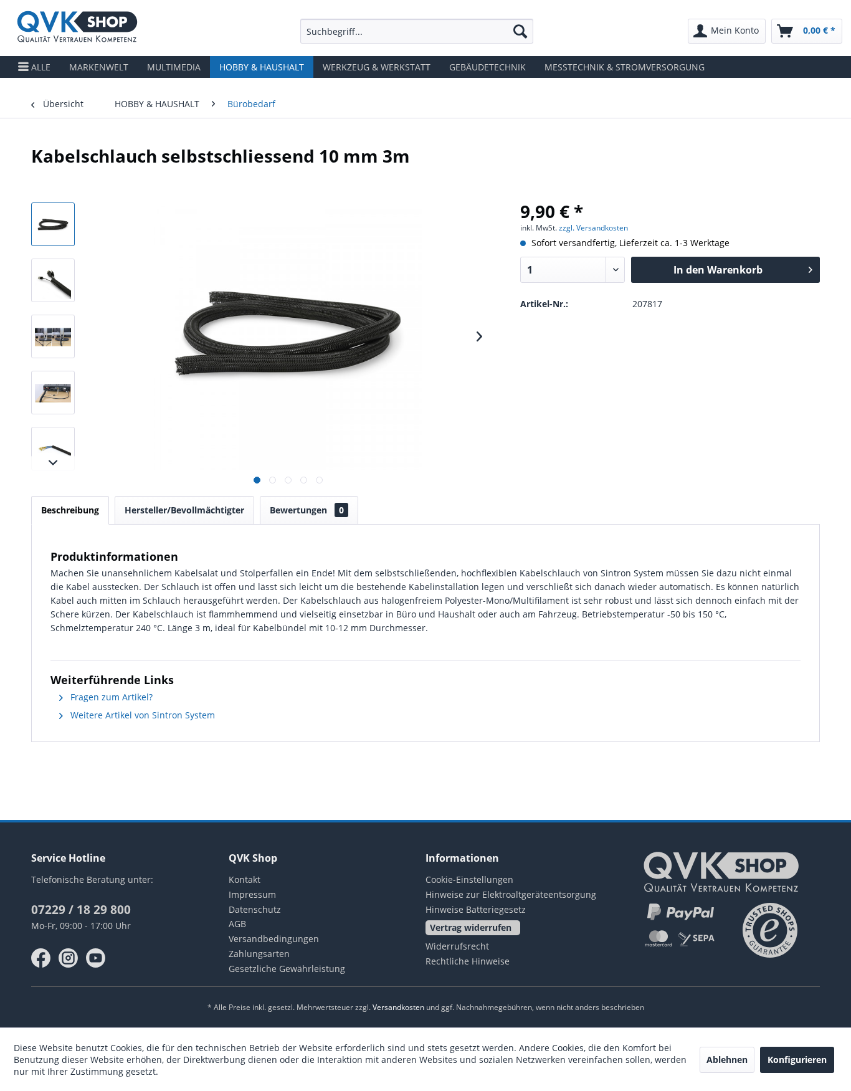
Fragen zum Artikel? (110, 697)
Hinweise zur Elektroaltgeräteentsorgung (511, 894)
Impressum (252, 894)
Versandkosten (398, 1007)
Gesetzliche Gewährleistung (287, 968)
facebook (41, 958)
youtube (95, 958)
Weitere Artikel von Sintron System (141, 715)
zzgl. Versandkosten (593, 227)
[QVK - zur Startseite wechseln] (77, 28)
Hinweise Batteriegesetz (476, 909)
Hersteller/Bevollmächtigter (184, 510)
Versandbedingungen (274, 939)
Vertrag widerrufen (470, 927)
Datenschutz (255, 909)
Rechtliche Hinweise (468, 961)
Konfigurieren (797, 1059)
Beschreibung (70, 510)
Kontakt (244, 879)
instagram (68, 958)
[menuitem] (416, 31)
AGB (237, 924)
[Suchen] (520, 31)
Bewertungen (307, 510)
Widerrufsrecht (457, 946)
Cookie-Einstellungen (469, 879)
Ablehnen (727, 1059)
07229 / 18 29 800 (81, 910)
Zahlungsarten (259, 954)
